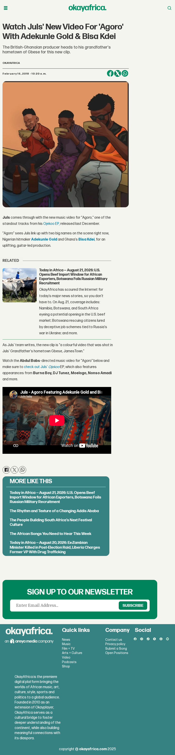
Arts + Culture (72, 653)
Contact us (113, 640)
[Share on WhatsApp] (124, 73)
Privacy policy (115, 644)
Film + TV (68, 649)
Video (66, 657)
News (66, 640)
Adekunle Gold (44, 239)
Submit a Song (116, 649)
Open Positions (116, 653)
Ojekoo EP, (51, 224)
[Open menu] (6, 8)
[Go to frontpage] (87, 8)
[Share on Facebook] (110, 73)
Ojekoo (53, 367)
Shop (66, 666)
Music (66, 644)
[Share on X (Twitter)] (117, 73)
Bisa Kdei (86, 239)
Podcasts (69, 662)
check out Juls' (36, 367)
